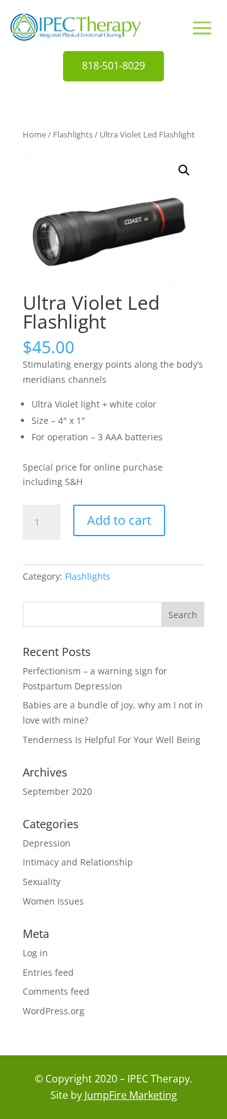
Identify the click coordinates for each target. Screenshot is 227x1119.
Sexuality (42, 882)
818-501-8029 (113, 66)
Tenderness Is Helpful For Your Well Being (112, 740)
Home (34, 134)
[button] (184, 170)
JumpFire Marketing (129, 1095)
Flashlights (73, 134)
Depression (47, 843)
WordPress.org (53, 1011)
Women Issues (53, 901)
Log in (35, 953)
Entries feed (48, 972)
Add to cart (119, 520)
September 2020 (57, 791)
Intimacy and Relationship (78, 862)
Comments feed (56, 991)
